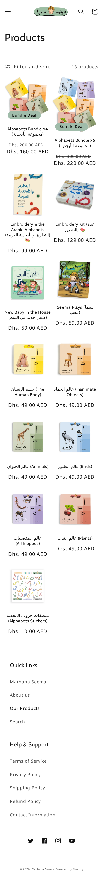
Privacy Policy (25, 774)
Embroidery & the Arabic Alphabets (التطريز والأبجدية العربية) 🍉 (27, 232)
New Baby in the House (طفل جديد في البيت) (28, 315)
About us (20, 695)
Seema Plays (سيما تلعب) (75, 310)
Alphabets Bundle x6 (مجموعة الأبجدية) (75, 143)
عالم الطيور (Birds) (75, 466)
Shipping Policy (27, 788)
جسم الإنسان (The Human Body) (27, 392)
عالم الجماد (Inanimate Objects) (75, 392)
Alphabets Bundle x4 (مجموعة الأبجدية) (28, 131)
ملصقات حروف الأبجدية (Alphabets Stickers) (28, 618)
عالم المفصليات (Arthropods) (28, 541)
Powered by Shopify (70, 869)
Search (17, 722)
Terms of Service (28, 761)
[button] (8, 11)
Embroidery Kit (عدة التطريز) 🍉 (75, 227)
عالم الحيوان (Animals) (28, 466)
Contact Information (33, 815)
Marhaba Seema (28, 682)
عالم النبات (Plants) (75, 538)
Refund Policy (25, 801)
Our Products (25, 708)
